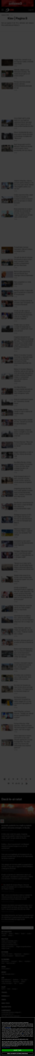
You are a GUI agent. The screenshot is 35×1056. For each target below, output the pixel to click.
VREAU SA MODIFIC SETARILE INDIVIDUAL (17, 1053)
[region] (17, 1036)
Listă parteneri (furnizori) (6, 1047)
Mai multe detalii (8, 1027)
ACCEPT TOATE (17, 1050)
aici (22, 1033)
